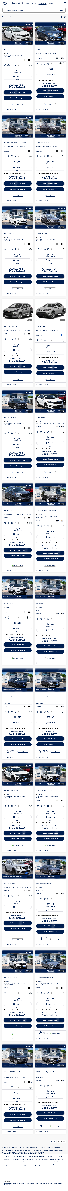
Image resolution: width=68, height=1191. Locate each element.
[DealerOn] (8, 1181)
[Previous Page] (51, 1141)
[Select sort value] (64, 16)
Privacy (22, 1183)
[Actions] (30, 49)
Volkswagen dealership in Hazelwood (35, 1156)
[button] (31, 34)
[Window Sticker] (63, 63)
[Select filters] (61, 17)
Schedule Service (42, 3)
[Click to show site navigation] (65, 3)
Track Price (19, 76)
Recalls (10, 1184)
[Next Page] (54, 1141)
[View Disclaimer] (18, 65)
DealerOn (14, 1183)
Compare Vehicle (11, 109)
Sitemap (18, 1183)
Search (61, 10)
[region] (18, 82)
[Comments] (30, 65)
